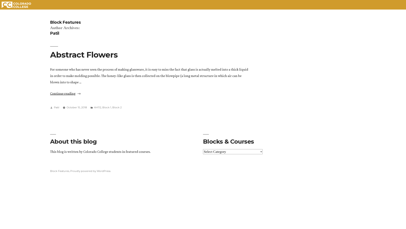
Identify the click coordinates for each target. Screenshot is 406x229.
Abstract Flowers (84, 54)
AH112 (97, 107)
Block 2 (117, 107)
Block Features (65, 22)
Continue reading (65, 93)
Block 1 (106, 107)
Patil (56, 107)
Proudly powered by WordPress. (90, 171)
